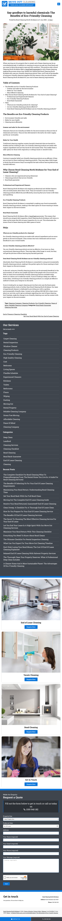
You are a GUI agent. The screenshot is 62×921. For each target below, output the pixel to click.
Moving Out (8, 404)
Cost (5, 361)
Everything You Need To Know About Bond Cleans (24, 535)
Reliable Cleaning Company (18, 305)
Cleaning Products (28, 303)
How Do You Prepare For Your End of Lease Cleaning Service (28, 511)
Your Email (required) (10, 844)
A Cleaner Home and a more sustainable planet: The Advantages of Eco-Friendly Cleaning (30, 564)
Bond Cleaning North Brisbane (11, 911)
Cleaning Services (11, 307)
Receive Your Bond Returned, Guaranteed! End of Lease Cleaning (29, 504)
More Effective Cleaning (15, 93)
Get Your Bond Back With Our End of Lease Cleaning (41, 316)
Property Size (7, 816)
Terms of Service (28, 911)
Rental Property (9, 408)
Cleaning (7, 464)
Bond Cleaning (9, 453)
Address (6, 830)
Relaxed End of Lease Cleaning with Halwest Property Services (29, 553)
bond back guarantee (33, 69)
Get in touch (7, 329)
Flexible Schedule (10, 373)
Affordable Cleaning (11, 419)
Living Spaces (9, 369)
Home (8, 913)
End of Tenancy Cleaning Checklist (15, 314)
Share (50, 20)
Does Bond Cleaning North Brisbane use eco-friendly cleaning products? (31, 109)
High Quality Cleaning (12, 358)
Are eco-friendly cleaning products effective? (22, 107)
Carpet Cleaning (10, 338)
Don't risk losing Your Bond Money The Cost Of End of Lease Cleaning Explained (28, 548)
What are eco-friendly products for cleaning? (22, 105)
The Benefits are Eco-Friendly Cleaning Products (21, 87)
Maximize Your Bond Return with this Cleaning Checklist (27, 532)
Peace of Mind (9, 423)
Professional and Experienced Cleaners (20, 97)
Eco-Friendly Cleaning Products (18, 99)
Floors (6, 392)
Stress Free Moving (11, 415)
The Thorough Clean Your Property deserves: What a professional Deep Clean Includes (30, 558)
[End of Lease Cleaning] (18, 6)
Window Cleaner (10, 346)
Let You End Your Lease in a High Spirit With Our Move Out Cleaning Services (27, 526)
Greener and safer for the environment (20, 89)
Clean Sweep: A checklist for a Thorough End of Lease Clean (28, 507)
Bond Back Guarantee (14, 101)
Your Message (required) (11, 857)
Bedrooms (7, 365)
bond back (33, 216)
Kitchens (7, 381)
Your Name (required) (10, 837)
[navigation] (58, 4)
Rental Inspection (10, 342)
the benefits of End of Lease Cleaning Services (22, 515)
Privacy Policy (37, 911)
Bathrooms (8, 388)
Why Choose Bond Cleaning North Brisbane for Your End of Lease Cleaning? (31, 95)
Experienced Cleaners (12, 377)
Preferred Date (8, 823)
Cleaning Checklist (11, 449)
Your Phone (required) (10, 850)
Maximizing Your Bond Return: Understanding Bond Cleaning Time (28, 491)
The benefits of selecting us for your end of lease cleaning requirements (28, 484)
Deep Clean (8, 437)
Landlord (7, 441)
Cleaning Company (15, 303)
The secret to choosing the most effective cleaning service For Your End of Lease (29, 520)
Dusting (6, 400)
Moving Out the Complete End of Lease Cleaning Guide (26, 500)
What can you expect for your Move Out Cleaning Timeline (28, 543)
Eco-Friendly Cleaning (43, 303)
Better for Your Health (14, 91)
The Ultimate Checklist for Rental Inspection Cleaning (25, 539)
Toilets (6, 385)
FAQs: (7, 103)
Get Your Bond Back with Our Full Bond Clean (22, 496)
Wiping (6, 396)
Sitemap (44, 911)
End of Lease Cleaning (12, 460)
